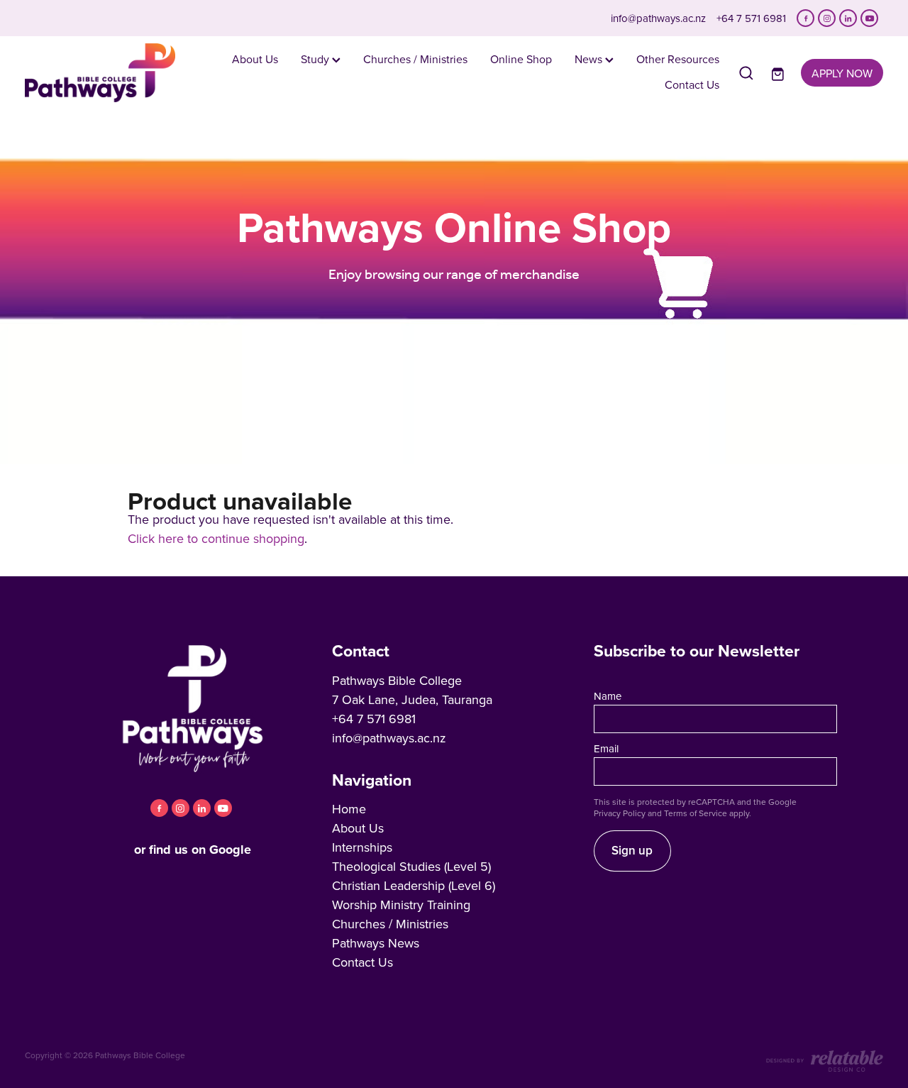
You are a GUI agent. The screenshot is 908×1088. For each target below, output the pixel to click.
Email (606, 748)
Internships (362, 847)
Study (316, 59)
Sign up (632, 850)
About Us (255, 59)
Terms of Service (695, 813)
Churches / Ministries (415, 59)
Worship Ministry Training (401, 904)
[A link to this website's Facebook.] (805, 18)
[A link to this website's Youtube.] (869, 18)
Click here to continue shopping (216, 538)
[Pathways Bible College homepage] (110, 72)
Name (607, 696)
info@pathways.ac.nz (658, 18)
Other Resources (677, 59)
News (590, 59)
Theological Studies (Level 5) (411, 866)
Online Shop (521, 59)
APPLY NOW (842, 73)
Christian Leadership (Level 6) (413, 885)
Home (349, 809)
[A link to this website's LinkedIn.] (848, 18)
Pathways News (375, 943)
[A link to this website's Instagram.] (827, 18)
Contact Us (692, 84)
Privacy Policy (620, 813)
